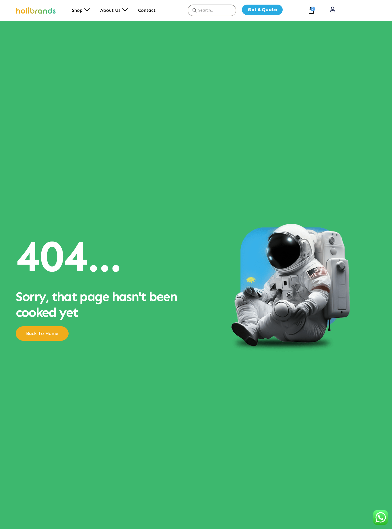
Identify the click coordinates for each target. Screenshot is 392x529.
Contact (147, 10)
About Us (110, 10)
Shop (77, 10)
